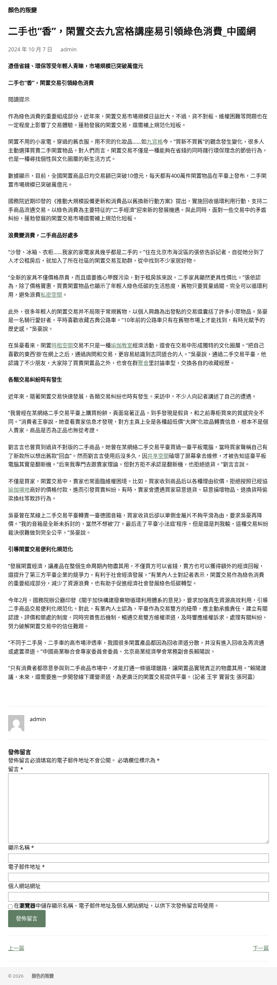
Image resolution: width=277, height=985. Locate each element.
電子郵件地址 (26, 866)
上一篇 (16, 948)
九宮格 (155, 141)
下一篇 (261, 948)
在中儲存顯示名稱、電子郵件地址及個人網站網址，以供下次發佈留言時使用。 (116, 905)
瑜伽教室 (121, 345)
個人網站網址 (24, 886)
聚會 (143, 363)
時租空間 (62, 345)
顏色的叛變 (22, 10)
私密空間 (51, 294)
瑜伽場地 (19, 489)
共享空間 (158, 456)
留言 (15, 769)
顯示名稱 (21, 847)
